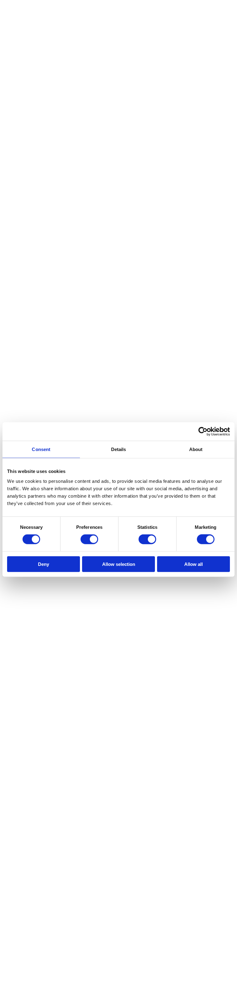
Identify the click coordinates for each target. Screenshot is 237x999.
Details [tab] (118, 449)
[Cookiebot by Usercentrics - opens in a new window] (203, 431)
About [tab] (196, 449)
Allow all (193, 563)
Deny (43, 563)
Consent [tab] (41, 449)
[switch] (89, 539)
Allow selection (118, 563)
